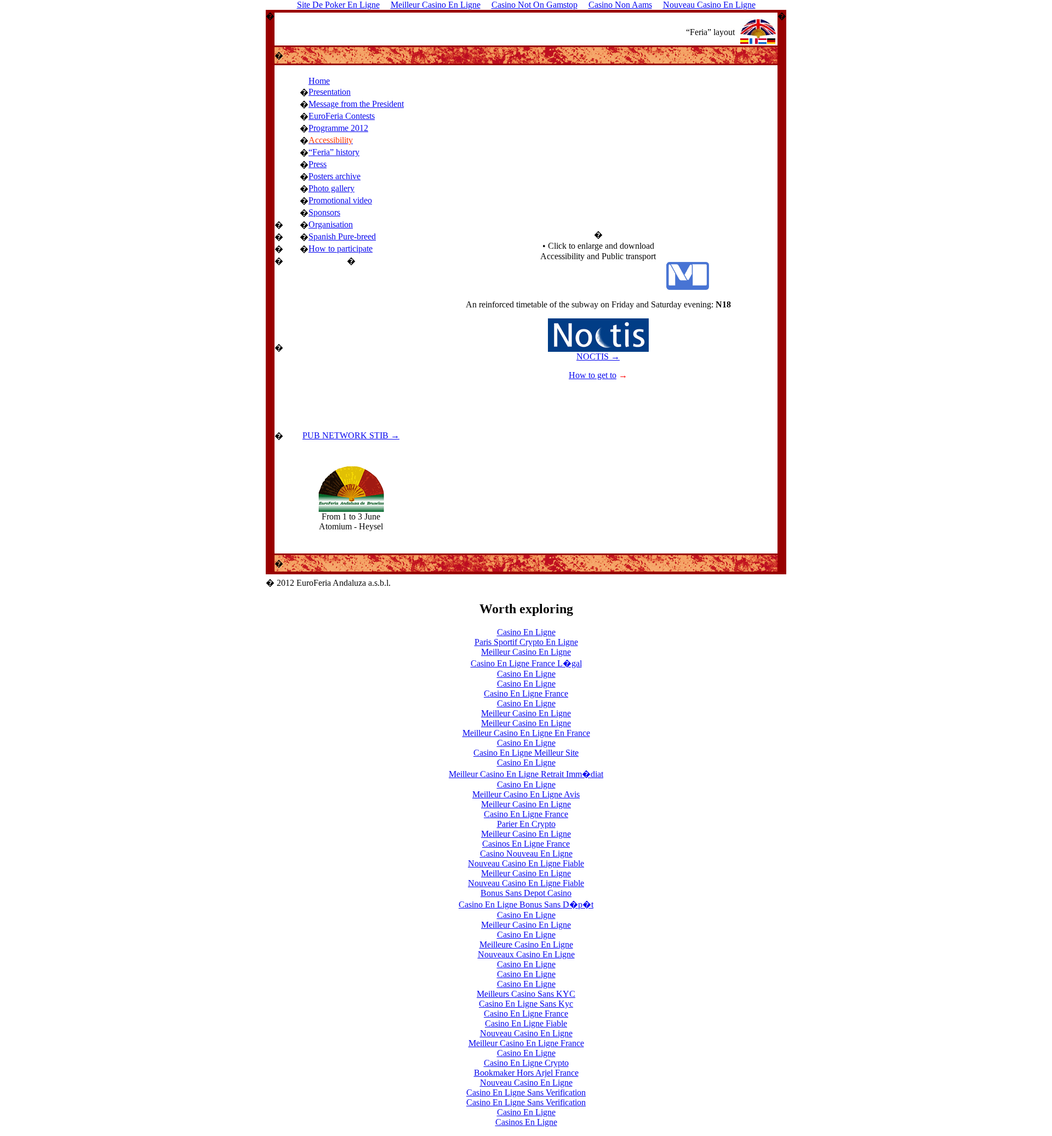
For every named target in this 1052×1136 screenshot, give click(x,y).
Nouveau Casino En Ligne (526, 1033)
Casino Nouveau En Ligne (526, 853)
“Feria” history (333, 152)
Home (319, 80)
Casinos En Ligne (526, 1122)
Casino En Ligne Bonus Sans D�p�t (526, 904)
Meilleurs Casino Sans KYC (526, 993)
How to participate (340, 248)
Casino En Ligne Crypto (526, 1063)
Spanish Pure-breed (342, 236)
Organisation (330, 224)
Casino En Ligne (526, 632)
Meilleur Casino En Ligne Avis (526, 794)
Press (317, 164)
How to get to (592, 375)
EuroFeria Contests (341, 116)
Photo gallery (331, 188)
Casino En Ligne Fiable (526, 1023)
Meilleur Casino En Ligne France (526, 1043)
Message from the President (356, 104)
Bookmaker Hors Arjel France (526, 1072)
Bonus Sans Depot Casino (526, 893)
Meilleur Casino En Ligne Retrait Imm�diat (526, 774)
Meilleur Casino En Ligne (526, 652)
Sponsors (324, 212)
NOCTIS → (598, 356)
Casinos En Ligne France (526, 843)
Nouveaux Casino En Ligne (526, 954)
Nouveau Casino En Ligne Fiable (526, 863)
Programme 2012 (338, 128)
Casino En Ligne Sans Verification (526, 1092)
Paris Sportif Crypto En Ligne (526, 642)
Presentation (329, 91)
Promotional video (340, 200)
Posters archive (334, 176)
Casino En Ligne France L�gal (526, 663)
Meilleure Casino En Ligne (526, 944)
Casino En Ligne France (526, 693)
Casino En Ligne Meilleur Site (526, 752)
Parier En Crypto (526, 824)
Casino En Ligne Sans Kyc (526, 1003)
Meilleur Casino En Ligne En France (526, 733)
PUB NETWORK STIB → (350, 435)
